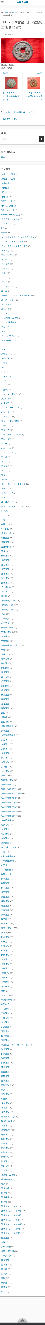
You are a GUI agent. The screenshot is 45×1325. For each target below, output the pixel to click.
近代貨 (4, 1202)
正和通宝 (5, 1013)
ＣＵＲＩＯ (6, 224)
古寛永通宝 (6, 632)
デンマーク (6, 376)
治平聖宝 (5, 1036)
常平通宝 (5, 892)
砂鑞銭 (4, 1099)
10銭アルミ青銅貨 (9, 174)
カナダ (4, 313)
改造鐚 (4, 919)
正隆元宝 (5, 1018)
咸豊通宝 (5, 681)
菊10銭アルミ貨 (8, 1175)
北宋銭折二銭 (7, 609)
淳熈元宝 (5, 1072)
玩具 (3, 1090)
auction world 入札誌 (10, 215)
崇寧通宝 (5, 879)
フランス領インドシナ (11, 435)
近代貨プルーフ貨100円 (11, 1211)
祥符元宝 (5, 1108)
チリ (3, 372)
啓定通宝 (5, 690)
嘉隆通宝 (5, 708)
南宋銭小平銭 (7, 627)
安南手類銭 (6, 784)
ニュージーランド (9, 394)
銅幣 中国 (5, 1247)
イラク (4, 273)
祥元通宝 (5, 1103)
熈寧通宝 (5, 1081)
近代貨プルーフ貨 (9, 1206)
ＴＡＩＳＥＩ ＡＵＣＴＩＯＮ (14, 246)
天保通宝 (5, 753)
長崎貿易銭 (6, 1256)
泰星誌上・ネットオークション (15, 1045)
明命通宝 (5, 937)
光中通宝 (5, 578)
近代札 (4, 1193)
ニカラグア (6, 390)
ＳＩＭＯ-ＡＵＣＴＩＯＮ (12, 242)
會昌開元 (5, 986)
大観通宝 (5, 749)
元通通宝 (5, 574)
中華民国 (5, 529)
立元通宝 (5, 1126)
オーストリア (7, 304)
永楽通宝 (5, 1027)
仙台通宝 (5, 556)
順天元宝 (5, 1283)
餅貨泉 (4, 1287)
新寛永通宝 (6, 928)
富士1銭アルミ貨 (8, 847)
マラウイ (5, 466)
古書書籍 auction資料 (10, 645)
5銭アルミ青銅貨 (8, 206)
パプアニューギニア (10, 408)
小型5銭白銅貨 (7, 861)
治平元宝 (5, 1031)
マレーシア (6, 479)
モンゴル (5, 497)
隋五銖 (4, 1269)
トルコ (4, 385)
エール (4, 291)
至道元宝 (5, 1170)
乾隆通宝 (5, 542)
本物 (15, 119)
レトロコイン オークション (13, 506)
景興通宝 (5, 982)
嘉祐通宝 (5, 704)
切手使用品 (6, 587)
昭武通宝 (5, 951)
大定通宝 (5, 740)
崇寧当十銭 (6, 874)
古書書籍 (5, 641)
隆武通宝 (5, 1265)
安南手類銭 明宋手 (9, 798)
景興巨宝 (5, 973)
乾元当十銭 (6, 533)
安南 (3, 775)
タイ (3, 367)
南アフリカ (6, 623)
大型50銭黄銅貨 (8, 735)
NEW (3, 157)
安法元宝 (5, 825)
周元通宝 (5, 672)
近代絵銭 (5, 1197)
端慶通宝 (5, 1135)
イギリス (5, 264)
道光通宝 (5, 1238)
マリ (3, 475)
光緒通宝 (5, 583)
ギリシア (5, 331)
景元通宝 (5, 959)
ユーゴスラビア (8, 502)
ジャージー (6, 345)
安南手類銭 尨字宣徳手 (11, 793)
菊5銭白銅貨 (6, 1179)
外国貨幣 (5, 722)
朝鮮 (3, 991)
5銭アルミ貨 (6, 201)
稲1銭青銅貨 (6, 1121)
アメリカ (5, 251)
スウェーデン (7, 354)
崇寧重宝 (5, 883)
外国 (3, 713)
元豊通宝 (5, 569)
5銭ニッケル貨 (7, 210)
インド (4, 282)
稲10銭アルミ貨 (8, 1117)
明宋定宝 (5, 942)
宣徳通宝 (5, 843)
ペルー (4, 444)
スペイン (5, 358)
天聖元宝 (5, 762)
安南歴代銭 (6, 820)
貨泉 (3, 1184)
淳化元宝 (5, 1067)
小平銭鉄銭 (6, 870)
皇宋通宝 (5, 1094)
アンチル (5, 260)
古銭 (30, 112)
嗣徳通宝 (5, 695)
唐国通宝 (5, 686)
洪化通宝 (5, 1049)
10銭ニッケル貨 (8, 179)
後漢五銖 (5, 910)
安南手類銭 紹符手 (9, 816)
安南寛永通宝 (7, 780)
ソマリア (5, 363)
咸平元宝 (5, 677)
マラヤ (4, 470)
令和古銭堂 (22, 2)
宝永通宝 (5, 834)
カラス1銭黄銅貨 (8, 322)
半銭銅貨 (5, 618)
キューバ (5, 327)
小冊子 (4, 852)
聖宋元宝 (5, 1166)
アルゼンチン (7, 255)
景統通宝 (5, 968)
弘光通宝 (5, 906)
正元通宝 (5, 1009)
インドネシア (7, 286)
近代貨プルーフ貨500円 (11, 1224)
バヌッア (5, 403)
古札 (3, 650)
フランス (5, 430)
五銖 (3, 551)
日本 (3, 933)
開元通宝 (5, 1260)
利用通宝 (5, 591)
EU (2, 228)
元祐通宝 (5, 560)
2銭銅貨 (4, 197)
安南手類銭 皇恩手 (9, 802)
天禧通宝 (5, 758)
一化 (3, 520)
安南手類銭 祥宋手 (9, 811)
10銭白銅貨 (6, 183)
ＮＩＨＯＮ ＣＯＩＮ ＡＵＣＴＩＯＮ (17, 237)
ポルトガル (6, 448)
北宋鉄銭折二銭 (19, 112)
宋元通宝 (5, 829)
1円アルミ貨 (6, 192)
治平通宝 (5, 1040)
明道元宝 (5, 946)
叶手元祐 (5, 659)
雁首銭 (4, 1274)
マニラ (4, 461)
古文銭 (4, 636)
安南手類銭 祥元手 (9, 807)
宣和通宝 (5, 838)
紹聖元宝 (5, 1152)
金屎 (3, 1242)
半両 (3, 614)
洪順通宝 (5, 1063)
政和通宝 (6, 119)
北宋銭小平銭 (7, 605)
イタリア (5, 268)
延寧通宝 (5, 901)
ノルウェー (6, 399)
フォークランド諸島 (10, 421)
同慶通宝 (5, 663)
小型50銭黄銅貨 (8, 856)
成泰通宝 (5, 915)
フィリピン (6, 417)
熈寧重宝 (5, 1085)
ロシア (4, 515)
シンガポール (7, 349)
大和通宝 (5, 731)
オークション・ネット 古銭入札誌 (16, 295)
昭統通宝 (5, 955)
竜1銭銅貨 (5, 1130)
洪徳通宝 (5, 1054)
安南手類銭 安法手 (9, 789)
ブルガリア (6, 439)
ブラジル (5, 426)
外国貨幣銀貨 (7, 726)
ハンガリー (6, 412)
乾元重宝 (5, 538)
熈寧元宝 (5, 1076)
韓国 (3, 1278)
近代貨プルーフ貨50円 (11, 1229)
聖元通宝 (5, 1161)
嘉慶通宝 (5, 699)
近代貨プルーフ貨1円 (10, 1220)
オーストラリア (8, 300)
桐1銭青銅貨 (6, 1000)
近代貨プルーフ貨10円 (11, 1215)
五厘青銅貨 (6, 547)
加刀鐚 (4, 596)
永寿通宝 (5, 1022)
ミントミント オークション (13, 484)
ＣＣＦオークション (10, 219)
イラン (4, 277)
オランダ (5, 309)
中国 (8, 112)
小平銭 (4, 865)
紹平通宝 (5, 1144)
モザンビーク (7, 493)
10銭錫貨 (5, 188)
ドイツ (4, 381)
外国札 (4, 717)
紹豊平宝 (5, 1157)
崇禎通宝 (5, 888)
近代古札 (5, 1188)
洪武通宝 (5, 1058)
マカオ (4, 457)
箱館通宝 (5, 1139)
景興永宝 (5, 977)
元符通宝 (5, 565)
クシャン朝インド (9, 336)
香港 (3, 1291)
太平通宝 (5, 771)
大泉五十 (5, 744)
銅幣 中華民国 (7, 1251)
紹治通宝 (5, 1148)
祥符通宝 (5, 1112)
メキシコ (5, 488)
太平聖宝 (5, 767)
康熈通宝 (5, 897)
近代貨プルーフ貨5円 (10, 1233)
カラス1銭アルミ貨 (9, 318)
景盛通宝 (5, 964)
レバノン (5, 511)
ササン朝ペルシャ (9, 340)
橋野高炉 (5, 1004)
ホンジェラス (7, 452)
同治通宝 (5, 668)
